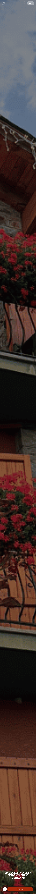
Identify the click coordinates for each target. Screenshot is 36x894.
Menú (30, 3)
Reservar (20, 889)
